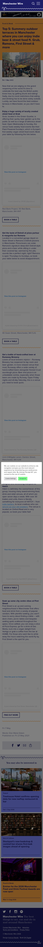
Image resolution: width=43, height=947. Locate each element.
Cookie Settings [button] (10, 479)
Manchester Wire (13, 3)
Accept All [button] (22, 479)
